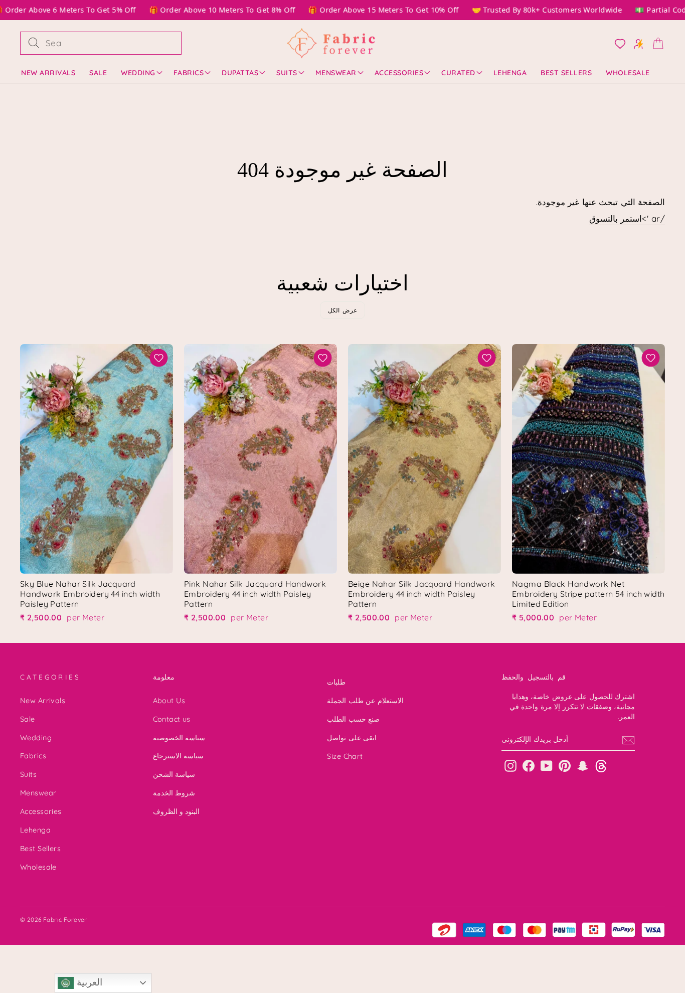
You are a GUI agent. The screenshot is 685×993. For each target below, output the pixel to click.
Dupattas (240, 72)
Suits (286, 72)
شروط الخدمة (174, 792)
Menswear (336, 72)
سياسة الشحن (174, 774)
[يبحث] (34, 43)
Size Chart (345, 756)
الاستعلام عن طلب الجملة (365, 700)
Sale (98, 72)
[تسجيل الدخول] (635, 43)
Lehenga (510, 72)
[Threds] (601, 765)
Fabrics (189, 72)
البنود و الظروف (176, 811)
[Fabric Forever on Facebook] (529, 765)
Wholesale (628, 72)
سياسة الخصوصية (179, 737)
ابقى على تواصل (352, 737)
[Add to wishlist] (158, 358)
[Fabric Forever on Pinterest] (565, 765)
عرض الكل (343, 310)
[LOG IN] (617, 43)
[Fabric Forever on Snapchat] (583, 765)
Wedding (138, 72)
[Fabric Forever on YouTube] (547, 765)
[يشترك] (628, 740)
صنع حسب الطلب (353, 719)
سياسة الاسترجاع (178, 755)
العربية (88, 982)
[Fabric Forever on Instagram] (510, 765)
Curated (458, 72)
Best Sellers (566, 72)
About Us (169, 700)
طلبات (336, 682)
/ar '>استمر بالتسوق (627, 218)
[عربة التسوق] (655, 43)
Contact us (172, 719)
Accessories (399, 72)
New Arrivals (48, 72)
